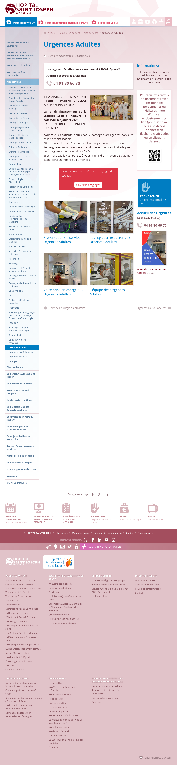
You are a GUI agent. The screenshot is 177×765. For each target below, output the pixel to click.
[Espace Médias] (147, 21)
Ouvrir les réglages (88, 185)
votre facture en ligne (130, 518)
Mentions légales (80, 532)
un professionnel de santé (153, 199)
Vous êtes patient (70, 32)
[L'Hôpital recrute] (133, 21)
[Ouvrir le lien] (154, 155)
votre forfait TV (156, 518)
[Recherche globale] (168, 21)
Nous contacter (146, 532)
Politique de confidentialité (108, 532)
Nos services (91, 32)
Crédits (129, 532)
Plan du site (62, 532)
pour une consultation (16, 519)
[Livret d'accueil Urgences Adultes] (154, 247)
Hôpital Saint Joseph (38, 532)
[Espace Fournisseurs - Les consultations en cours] (154, 21)
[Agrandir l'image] (111, 107)
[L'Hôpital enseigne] (140, 21)
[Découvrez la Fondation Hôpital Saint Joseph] (161, 21)
